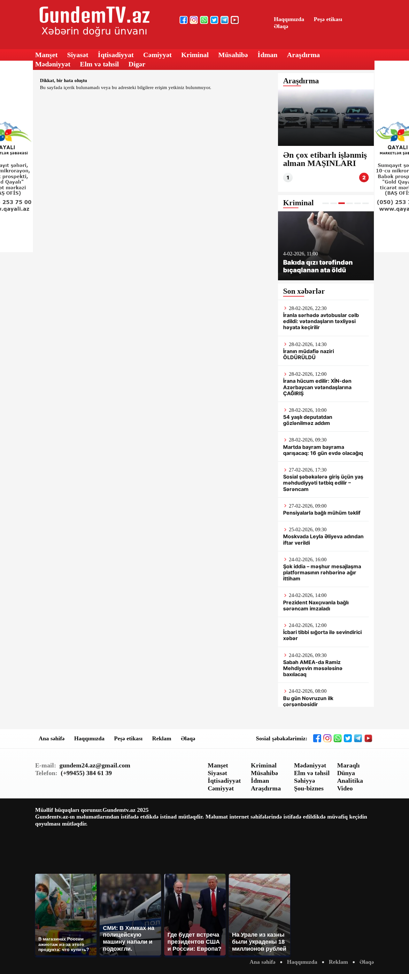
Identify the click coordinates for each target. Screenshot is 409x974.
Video (345, 788)
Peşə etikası (328, 19)
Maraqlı (348, 765)
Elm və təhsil (99, 64)
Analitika (350, 780)
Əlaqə (281, 26)
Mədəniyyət (52, 64)
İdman (267, 55)
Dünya (346, 772)
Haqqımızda (289, 19)
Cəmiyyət (157, 55)
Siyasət (77, 55)
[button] (325, 203)
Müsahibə (233, 55)
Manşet (46, 55)
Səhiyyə (304, 780)
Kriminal (195, 55)
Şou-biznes (309, 788)
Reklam (161, 738)
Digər (136, 64)
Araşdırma (303, 55)
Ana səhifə (52, 738)
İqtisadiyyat (116, 55)
